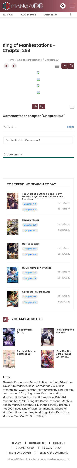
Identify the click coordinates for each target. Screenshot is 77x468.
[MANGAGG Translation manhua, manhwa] (23, 6)
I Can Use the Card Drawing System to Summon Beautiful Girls (64, 357)
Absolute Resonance (15, 382)
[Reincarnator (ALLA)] (9, 337)
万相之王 (41, 416)
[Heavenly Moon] (12, 227)
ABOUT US (59, 443)
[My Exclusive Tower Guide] (12, 275)
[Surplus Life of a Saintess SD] (9, 358)
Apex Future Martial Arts (36, 291)
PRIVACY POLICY (52, 448)
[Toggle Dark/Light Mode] (14, 66)
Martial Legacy (30, 243)
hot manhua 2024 (14, 393)
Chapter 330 (30, 302)
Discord (16, 443)
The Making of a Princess (65, 331)
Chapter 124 (30, 278)
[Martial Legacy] (12, 251)
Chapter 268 (30, 224)
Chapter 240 (30, 248)
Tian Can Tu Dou (24, 416)
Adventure (28, 14)
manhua (55, 401)
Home (11, 59)
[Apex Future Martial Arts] (12, 298)
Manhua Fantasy (47, 405)
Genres (48, 14)
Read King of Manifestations (32, 408)
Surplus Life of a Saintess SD (26, 353)
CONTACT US (37, 443)
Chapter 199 (30, 203)
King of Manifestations (29, 59)
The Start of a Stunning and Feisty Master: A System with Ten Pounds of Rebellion (43, 196)
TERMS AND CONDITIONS (53, 453)
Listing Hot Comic (38, 401)
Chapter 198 (30, 209)
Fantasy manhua (48, 390)
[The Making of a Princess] (47, 337)
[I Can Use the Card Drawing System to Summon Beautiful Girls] (47, 358)
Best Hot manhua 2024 (42, 386)
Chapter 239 (30, 254)
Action (8, 14)
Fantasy (32, 390)
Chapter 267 (30, 230)
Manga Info (71, 66)
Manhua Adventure (24, 405)
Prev (64, 66)
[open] (72, 6)
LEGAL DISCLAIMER (20, 453)
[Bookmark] (6, 66)
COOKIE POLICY (25, 448)
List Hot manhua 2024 (47, 397)
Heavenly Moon (31, 219)
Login (70, 126)
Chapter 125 (30, 272)
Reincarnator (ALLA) (24, 331)
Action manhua (48, 382)
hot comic (66, 390)
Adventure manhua (15, 386)
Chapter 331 (30, 296)
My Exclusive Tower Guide (36, 267)
